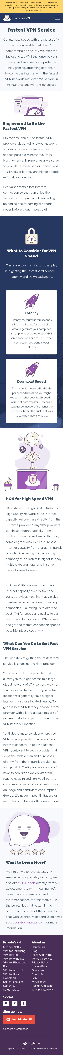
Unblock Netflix (12, 947)
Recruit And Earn (42, 985)
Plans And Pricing (42, 954)
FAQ (34, 978)
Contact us (38, 947)
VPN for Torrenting (14, 950)
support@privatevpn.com (26, 922)
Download (9, 978)
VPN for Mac (10, 954)
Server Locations (13, 981)
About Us (37, 974)
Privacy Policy (40, 962)
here (39, 630)
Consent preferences (15, 1028)
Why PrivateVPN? (42, 989)
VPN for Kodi (11, 974)
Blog (34, 950)
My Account (39, 981)
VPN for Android (13, 970)
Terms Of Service (42, 958)
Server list (9, 985)
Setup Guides (11, 989)
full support (27, 883)
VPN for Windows (13, 958)
